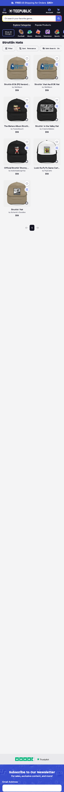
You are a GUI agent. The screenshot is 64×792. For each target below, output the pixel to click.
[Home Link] (20, 11)
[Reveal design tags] (26, 77)
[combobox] (29, 18)
